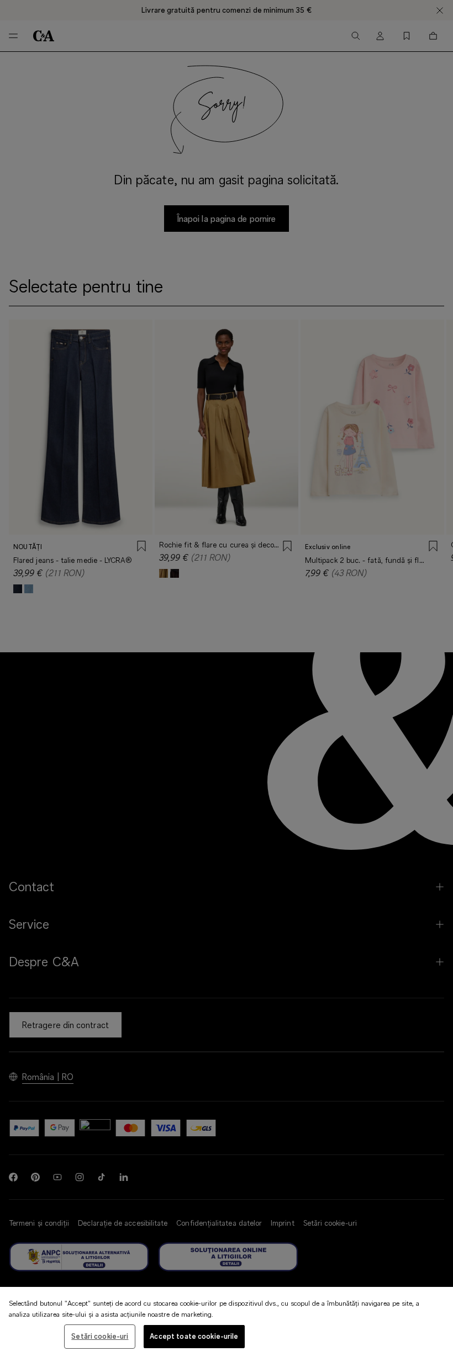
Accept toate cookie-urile (194, 1336)
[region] (226, 1322)
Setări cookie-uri (99, 1336)
